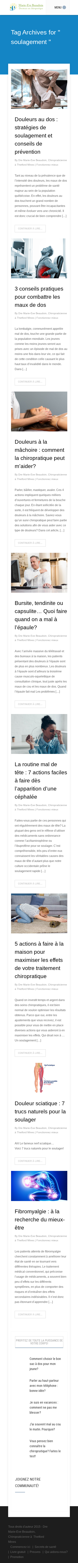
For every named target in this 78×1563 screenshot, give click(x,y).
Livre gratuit (17, 1551)
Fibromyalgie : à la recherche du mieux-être (40, 1219)
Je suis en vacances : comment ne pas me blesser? (44, 1407)
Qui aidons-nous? (56, 1551)
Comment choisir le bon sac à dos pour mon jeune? (45, 1364)
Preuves (35, 1551)
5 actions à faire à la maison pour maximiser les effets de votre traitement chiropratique (39, 960)
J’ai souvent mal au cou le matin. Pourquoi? (45, 1426)
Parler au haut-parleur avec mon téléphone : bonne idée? (44, 1386)
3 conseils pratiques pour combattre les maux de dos (39, 297)
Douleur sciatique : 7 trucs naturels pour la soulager (40, 1111)
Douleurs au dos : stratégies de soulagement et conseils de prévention (36, 135)
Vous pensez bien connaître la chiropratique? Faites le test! (45, 1448)
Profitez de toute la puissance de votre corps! (39, 1342)
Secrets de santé (45, 1546)
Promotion (17, 1556)
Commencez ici (20, 1546)
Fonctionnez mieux (47, 164)
